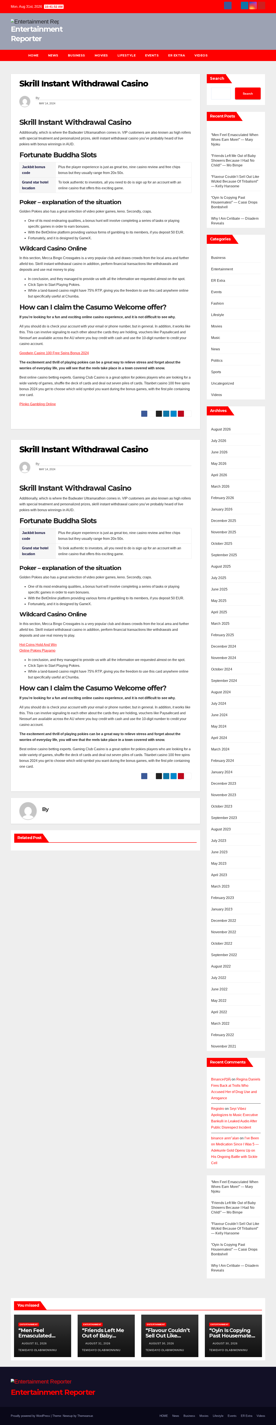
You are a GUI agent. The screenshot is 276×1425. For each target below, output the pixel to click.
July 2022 (218, 978)
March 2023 (220, 886)
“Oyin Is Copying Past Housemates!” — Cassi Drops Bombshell (234, 202)
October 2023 (221, 806)
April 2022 (219, 1012)
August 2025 (221, 566)
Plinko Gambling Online (37, 404)
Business (76, 55)
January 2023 (221, 909)
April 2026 (219, 475)
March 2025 (220, 623)
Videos (201, 55)
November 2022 (223, 932)
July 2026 (218, 441)
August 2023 (221, 829)
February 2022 (222, 1035)
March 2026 (220, 486)
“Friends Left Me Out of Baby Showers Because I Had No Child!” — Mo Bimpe (233, 160)
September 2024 (224, 681)
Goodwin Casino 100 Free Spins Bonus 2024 (54, 353)
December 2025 (223, 521)
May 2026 (219, 463)
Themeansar (85, 1415)
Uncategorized (222, 383)
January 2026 (221, 509)
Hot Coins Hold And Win (38, 645)
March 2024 (220, 749)
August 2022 (221, 966)
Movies (101, 55)
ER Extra (176, 55)
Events (152, 55)
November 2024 (223, 658)
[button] (264, 55)
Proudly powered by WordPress (31, 1415)
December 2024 (223, 646)
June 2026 (219, 452)
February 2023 (222, 898)
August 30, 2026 (162, 1343)
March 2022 (220, 1023)
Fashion (217, 303)
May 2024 (219, 726)
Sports (216, 372)
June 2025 (219, 589)
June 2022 (219, 989)
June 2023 (219, 852)
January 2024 (221, 772)
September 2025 (224, 555)
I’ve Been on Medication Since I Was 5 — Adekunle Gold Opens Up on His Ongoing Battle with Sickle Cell (235, 1150)
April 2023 (219, 875)
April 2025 (219, 612)
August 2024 (221, 692)
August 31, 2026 (35, 1343)
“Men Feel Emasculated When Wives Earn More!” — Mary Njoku (235, 139)
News (53, 55)
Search (217, 78)
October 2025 (221, 543)
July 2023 (218, 840)
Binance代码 (221, 1079)
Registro (217, 1108)
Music (215, 338)
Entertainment (222, 269)
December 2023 (223, 783)
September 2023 (224, 818)
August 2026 (221, 429)
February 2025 (222, 635)
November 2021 (223, 1046)
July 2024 (218, 703)
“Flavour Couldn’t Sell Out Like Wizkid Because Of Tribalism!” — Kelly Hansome (235, 181)
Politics (217, 360)
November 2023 (223, 795)
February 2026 (222, 498)
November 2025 (223, 532)
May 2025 (219, 601)
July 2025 (218, 578)
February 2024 (222, 761)
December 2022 (223, 920)
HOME (33, 55)
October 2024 (221, 669)
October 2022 (221, 943)
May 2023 (219, 863)
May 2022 (219, 1000)
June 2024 (219, 715)
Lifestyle (127, 55)
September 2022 (224, 955)
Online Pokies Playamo (37, 650)
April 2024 (219, 738)
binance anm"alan (225, 1138)
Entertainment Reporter (53, 1392)
